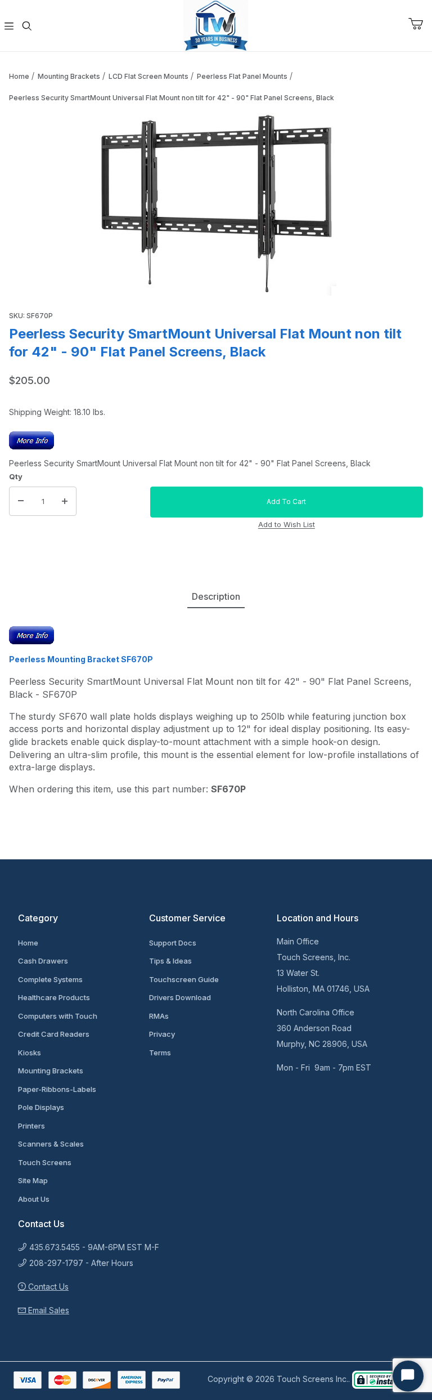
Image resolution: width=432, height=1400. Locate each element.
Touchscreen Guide (184, 979)
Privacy (162, 1033)
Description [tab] (216, 596)
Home (19, 76)
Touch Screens (44, 1162)
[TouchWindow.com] (215, 24)
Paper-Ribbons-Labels (57, 1089)
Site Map (33, 1180)
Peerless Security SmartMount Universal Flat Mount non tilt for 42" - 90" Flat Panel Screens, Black (171, 97)
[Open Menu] (9, 26)
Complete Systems (50, 979)
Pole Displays (41, 1107)
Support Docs (172, 942)
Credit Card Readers (53, 1033)
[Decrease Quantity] (21, 501)
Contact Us (47, 1286)
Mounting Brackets (69, 76)
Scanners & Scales (51, 1143)
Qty (15, 476)
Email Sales (47, 1310)
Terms (160, 1052)
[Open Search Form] (27, 26)
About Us (34, 1198)
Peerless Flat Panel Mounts (242, 76)
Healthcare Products (54, 997)
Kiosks (29, 1052)
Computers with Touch (57, 1015)
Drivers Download (180, 997)
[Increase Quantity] (64, 501)
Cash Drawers (43, 960)
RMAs (159, 1015)
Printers (31, 1125)
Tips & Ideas (170, 960)
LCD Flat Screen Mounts (148, 76)
